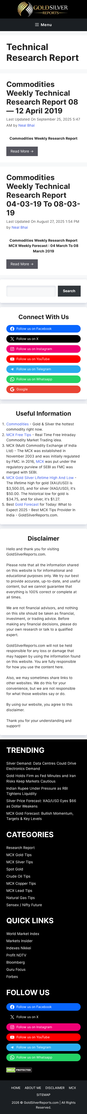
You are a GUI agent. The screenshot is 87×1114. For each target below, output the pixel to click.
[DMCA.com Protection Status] (19, 1071)
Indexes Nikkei (18, 948)
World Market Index (22, 934)
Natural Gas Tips (20, 898)
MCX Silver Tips (19, 862)
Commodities (17, 424)
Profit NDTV (16, 955)
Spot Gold (14, 869)
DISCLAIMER (55, 1088)
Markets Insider (19, 941)
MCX (40, 461)
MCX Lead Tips (19, 891)
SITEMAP (43, 1095)
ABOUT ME (33, 1088)
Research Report (20, 848)
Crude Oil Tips (18, 876)
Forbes (12, 977)
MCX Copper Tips (21, 883)
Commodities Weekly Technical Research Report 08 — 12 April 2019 (42, 97)
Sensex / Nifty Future (24, 905)
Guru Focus (16, 969)
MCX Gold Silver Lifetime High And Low (40, 478)
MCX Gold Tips (19, 855)
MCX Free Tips (18, 435)
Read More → (22, 151)
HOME (15, 1088)
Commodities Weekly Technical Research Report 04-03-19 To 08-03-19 (43, 195)
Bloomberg (15, 962)
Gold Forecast (27, 504)
